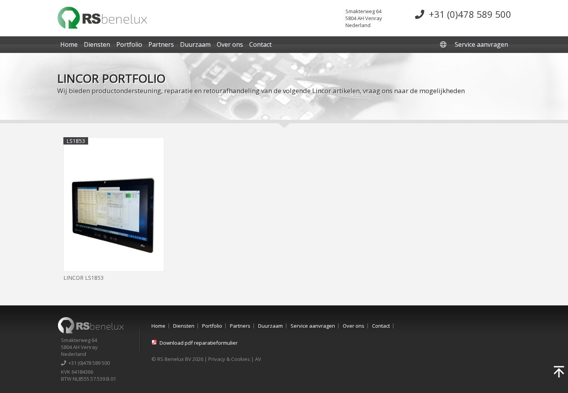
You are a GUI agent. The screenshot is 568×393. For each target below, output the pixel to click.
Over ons (230, 44)
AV (258, 359)
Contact (260, 44)
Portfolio (129, 44)
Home (69, 44)
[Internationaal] (444, 44)
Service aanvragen (481, 44)
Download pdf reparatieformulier (199, 342)
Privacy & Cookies (229, 359)
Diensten (97, 44)
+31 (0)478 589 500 (467, 14)
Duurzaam (195, 44)
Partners (161, 44)
